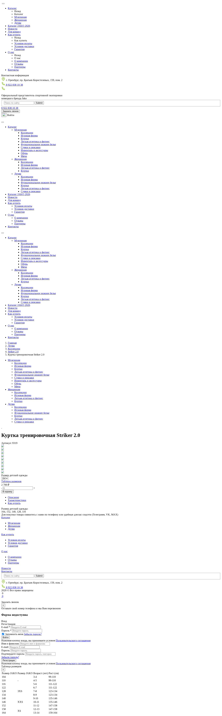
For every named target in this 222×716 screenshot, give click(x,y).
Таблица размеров (11, 481)
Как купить (14, 34)
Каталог (12, 8)
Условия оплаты (23, 43)
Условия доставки (24, 46)
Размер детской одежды (14, 475)
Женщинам (20, 20)
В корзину (7, 491)
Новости (12, 28)
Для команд (14, 31)
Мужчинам (20, 17)
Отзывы (18, 64)
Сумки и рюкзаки (30, 147)
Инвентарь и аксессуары (34, 150)
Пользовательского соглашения (73, 640)
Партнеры (20, 66)
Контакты (13, 69)
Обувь (24, 153)
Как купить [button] (14, 203)
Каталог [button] (12, 126)
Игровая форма (29, 135)
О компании (21, 61)
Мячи (24, 156)
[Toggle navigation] (2, 122)
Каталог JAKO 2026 (19, 25)
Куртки (25, 138)
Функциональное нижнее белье (38, 144)
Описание (13, 497)
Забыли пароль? (33, 634)
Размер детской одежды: (14, 508)
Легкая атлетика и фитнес (35, 141)
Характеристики (17, 500)
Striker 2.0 (13, 351)
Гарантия (19, 49)
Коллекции (27, 132)
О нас (11, 52)
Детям (17, 23)
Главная (12, 342)
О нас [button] (11, 214)
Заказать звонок (11, 111)
